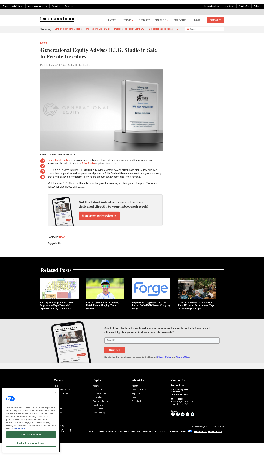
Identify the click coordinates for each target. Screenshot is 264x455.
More (197, 20)
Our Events (180, 20)
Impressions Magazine (37, 6)
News (43, 43)
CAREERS (100, 432)
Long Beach (229, 6)
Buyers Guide (137, 394)
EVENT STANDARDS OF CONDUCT (151, 432)
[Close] (56, 392)
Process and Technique (63, 390)
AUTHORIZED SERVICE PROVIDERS (120, 432)
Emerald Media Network (13, 6)
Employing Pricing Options (68, 29)
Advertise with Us (139, 390)
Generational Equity (58, 160)
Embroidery (97, 397)
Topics (127, 20)
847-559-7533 (183, 404)
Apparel (96, 386)
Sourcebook (136, 401)
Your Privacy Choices (177, 432)
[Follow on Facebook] (173, 414)
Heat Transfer (98, 405)
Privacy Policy (18, 428)
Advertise (56, 6)
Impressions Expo (211, 6)
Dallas (256, 6)
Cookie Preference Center (31, 443)
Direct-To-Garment (100, 394)
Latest (112, 20)
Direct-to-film (98, 390)
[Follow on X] (187, 414)
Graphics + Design (100, 401)
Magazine (160, 20)
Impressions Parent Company (129, 29)
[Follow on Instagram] (178, 414)
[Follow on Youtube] (192, 414)
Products (144, 20)
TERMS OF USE (200, 432)
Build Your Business (62, 394)
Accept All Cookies (31, 435)
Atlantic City (244, 6)
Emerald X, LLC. (201, 427)
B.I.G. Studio (88, 163)
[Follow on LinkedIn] (183, 414)
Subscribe (69, 6)
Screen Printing (99, 413)
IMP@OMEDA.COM (185, 401)
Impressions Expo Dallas (98, 29)
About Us (135, 386)
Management (98, 409)
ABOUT (91, 432)
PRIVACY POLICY (215, 432)
